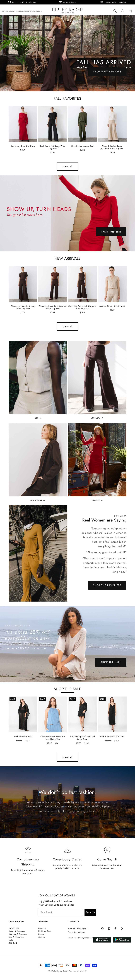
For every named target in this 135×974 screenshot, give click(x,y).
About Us (42, 928)
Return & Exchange (17, 931)
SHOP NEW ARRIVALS (107, 71)
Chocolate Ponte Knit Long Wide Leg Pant (23, 307)
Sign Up (90, 912)
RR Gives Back (44, 931)
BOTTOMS (95, 418)
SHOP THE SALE (110, 662)
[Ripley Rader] (67, 53)
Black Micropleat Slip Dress (112, 736)
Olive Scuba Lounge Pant (82, 146)
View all (67, 166)
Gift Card (13, 943)
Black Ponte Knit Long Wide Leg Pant (53, 147)
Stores (41, 934)
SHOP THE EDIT (111, 231)
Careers (41, 937)
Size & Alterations (16, 937)
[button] (4, 11)
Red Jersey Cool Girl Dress (23, 146)
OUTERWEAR (36, 500)
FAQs (11, 940)
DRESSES (95, 500)
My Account (14, 928)
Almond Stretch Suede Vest (112, 306)
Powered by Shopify (78, 971)
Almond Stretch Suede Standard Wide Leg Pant (112, 147)
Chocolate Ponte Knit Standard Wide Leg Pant (53, 307)
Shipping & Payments (18, 934)
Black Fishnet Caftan (23, 736)
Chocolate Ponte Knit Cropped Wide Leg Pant (82, 307)
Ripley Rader (62, 971)
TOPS (36, 418)
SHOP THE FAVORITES (107, 585)
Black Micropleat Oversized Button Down (82, 737)
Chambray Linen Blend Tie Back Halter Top (52, 738)
